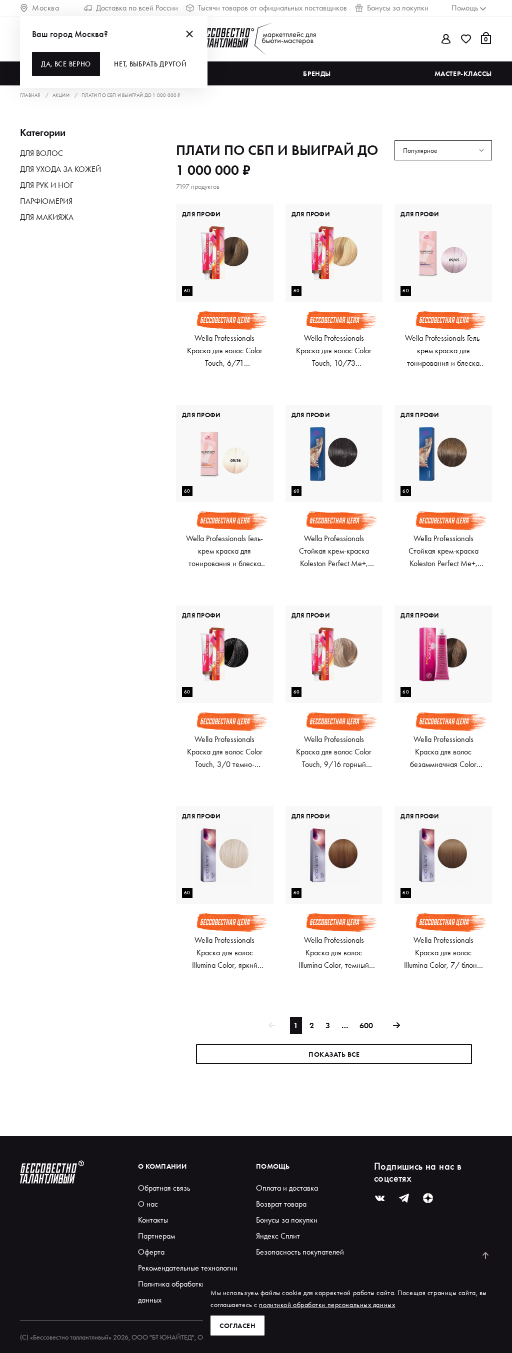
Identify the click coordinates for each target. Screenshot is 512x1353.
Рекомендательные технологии (188, 1268)
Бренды (316, 73)
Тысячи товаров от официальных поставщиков (272, 7)
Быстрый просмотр (224, 284)
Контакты (153, 1220)
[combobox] (443, 166)
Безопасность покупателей (300, 1252)
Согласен (238, 1325)
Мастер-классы (463, 73)
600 (366, 1025)
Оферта (151, 1252)
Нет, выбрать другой (150, 63)
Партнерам (156, 1236)
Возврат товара (281, 1204)
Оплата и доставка (287, 1188)
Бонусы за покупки (397, 7)
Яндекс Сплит (278, 1236)
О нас (148, 1204)
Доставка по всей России (137, 7)
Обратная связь (164, 1188)
